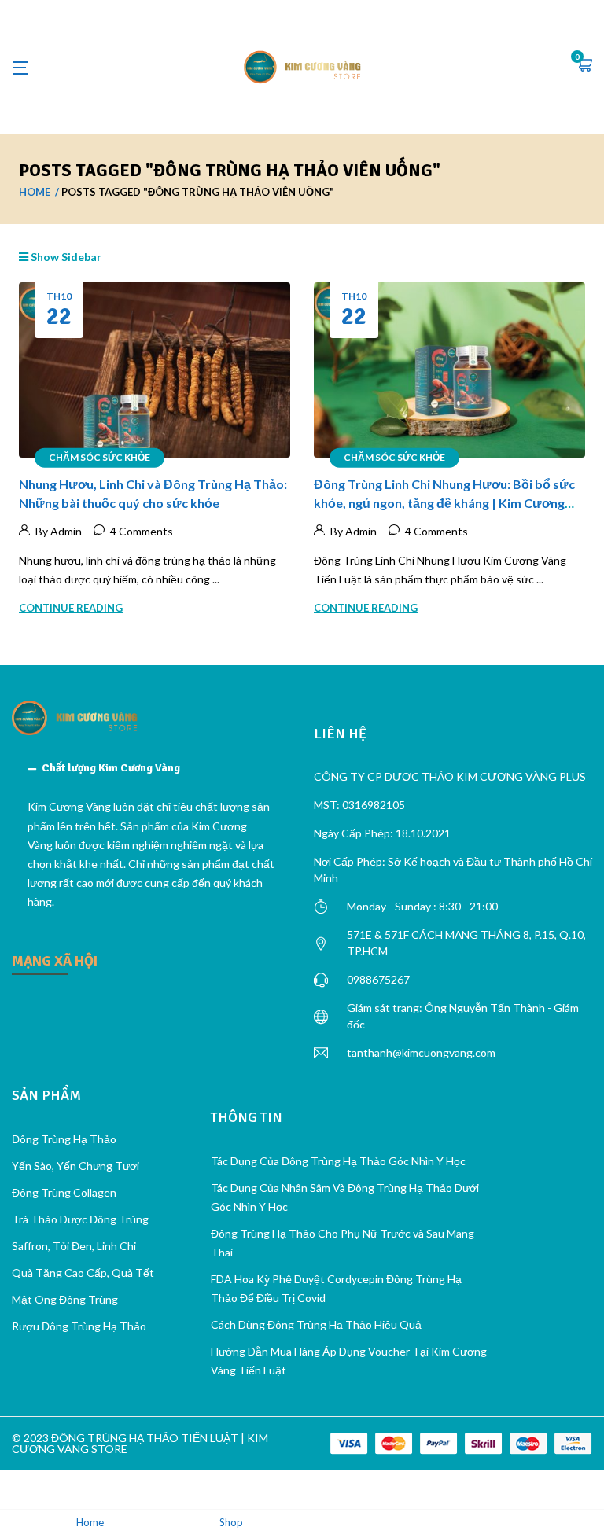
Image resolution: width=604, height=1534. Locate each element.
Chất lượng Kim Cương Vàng (111, 767)
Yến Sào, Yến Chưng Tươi (75, 1165)
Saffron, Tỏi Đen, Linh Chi (74, 1246)
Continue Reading (71, 607)
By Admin (58, 531)
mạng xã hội (55, 960)
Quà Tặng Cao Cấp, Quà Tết (83, 1272)
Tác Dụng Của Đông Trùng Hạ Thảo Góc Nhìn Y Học (338, 1161)
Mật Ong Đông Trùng (65, 1299)
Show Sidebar (64, 256)
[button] (584, 66)
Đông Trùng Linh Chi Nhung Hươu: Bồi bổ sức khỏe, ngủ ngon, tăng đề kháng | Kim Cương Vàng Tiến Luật (444, 502)
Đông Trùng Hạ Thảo (64, 1139)
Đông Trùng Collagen (64, 1192)
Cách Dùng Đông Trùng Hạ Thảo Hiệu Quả (316, 1324)
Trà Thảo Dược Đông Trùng (80, 1219)
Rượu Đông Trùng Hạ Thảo (79, 1326)
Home (34, 192)
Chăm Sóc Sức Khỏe (99, 457)
